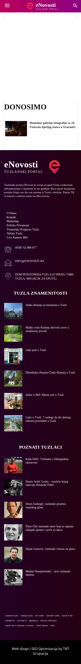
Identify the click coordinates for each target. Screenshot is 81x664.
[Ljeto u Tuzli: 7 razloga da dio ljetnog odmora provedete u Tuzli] (13, 423)
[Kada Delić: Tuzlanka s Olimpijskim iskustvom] (13, 465)
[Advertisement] (40, 61)
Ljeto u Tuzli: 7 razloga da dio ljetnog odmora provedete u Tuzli (48, 419)
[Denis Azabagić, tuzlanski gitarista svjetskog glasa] (13, 510)
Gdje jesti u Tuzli (36, 350)
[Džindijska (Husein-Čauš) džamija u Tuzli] (13, 378)
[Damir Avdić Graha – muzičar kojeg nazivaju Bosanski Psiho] (13, 487)
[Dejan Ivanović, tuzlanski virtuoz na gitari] (13, 555)
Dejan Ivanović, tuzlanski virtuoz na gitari (50, 548)
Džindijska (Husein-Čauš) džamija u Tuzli (50, 372)
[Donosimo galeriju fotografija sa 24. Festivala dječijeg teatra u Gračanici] (16, 128)
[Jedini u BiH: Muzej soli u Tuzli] (13, 401)
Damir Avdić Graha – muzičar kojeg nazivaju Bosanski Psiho (47, 483)
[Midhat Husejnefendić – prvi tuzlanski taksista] (13, 577)
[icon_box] (20, 249)
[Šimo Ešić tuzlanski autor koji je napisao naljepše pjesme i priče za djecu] (13, 532)
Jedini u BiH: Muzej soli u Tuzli (45, 394)
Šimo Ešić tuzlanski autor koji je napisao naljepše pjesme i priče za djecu (50, 528)
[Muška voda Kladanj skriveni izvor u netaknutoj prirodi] (13, 333)
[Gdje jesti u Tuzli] (13, 356)
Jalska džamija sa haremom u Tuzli (46, 305)
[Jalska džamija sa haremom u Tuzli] (13, 311)
